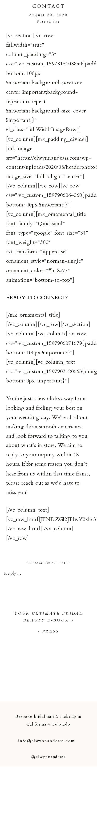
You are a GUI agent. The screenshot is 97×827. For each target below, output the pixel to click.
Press (50, 631)
